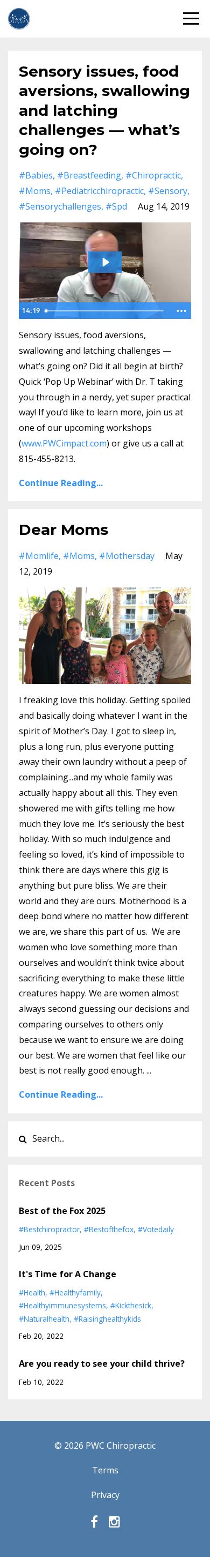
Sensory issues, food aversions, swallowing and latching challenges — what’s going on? (104, 110)
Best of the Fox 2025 (62, 1211)
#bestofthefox (109, 1229)
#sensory (167, 191)
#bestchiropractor (49, 1229)
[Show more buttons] (181, 310)
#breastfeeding (89, 175)
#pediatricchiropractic (99, 191)
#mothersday (127, 556)
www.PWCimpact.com (64, 443)
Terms (105, 1470)
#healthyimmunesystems (62, 1305)
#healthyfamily (75, 1292)
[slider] (106, 310)
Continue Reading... (61, 483)
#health (32, 1292)
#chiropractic (153, 175)
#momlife (39, 556)
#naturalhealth (44, 1319)
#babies (36, 175)
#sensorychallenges (60, 206)
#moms (35, 191)
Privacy (105, 1495)
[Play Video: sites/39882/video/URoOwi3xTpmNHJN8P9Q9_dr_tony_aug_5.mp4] (105, 262)
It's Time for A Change (67, 1274)
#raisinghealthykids (107, 1319)
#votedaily (156, 1229)
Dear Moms (63, 529)
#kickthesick (130, 1305)
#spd (116, 206)
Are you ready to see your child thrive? (102, 1363)
